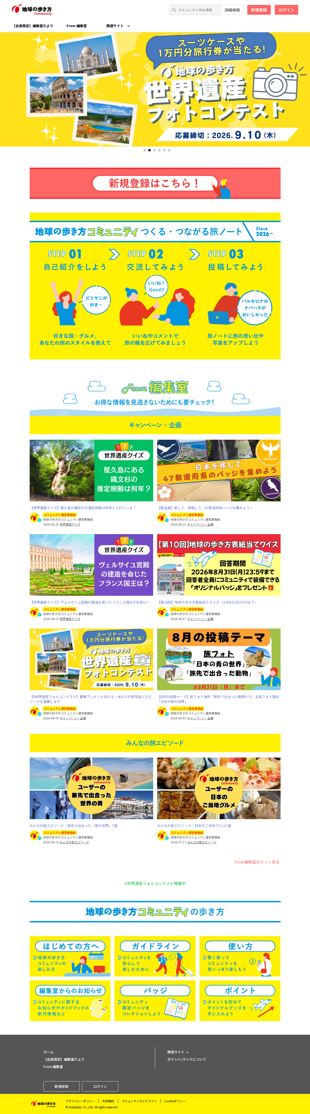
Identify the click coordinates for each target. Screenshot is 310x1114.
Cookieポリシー (175, 1101)
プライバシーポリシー (80, 1101)
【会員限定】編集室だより (32, 25)
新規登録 (259, 10)
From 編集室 (77, 25)
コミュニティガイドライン (139, 1101)
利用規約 (108, 1101)
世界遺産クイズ (70, 524)
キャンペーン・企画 (200, 524)
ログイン (286, 10)
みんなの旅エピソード (74, 842)
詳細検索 (232, 10)
